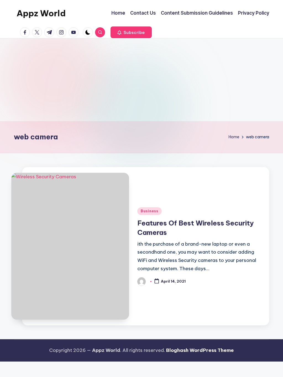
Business (149, 211)
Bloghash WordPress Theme (200, 350)
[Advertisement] (141, 79)
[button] (131, 32)
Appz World (41, 13)
